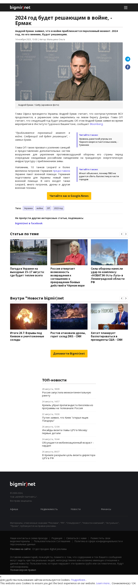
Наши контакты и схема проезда (28, 538)
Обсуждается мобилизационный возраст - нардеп (68, 444)
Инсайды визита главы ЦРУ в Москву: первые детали (65, 431)
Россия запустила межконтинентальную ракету (66, 394)
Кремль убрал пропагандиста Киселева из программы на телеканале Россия (67, 406)
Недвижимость (49, 509)
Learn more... (103, 583)
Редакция (56, 538)
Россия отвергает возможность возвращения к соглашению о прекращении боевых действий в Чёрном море (67, 277)
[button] (122, 234)
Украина (28, 208)
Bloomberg (96, 124)
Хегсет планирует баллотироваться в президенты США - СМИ (106, 336)
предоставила (61, 170)
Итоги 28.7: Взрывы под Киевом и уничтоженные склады (27, 336)
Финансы (106, 509)
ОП (48, 208)
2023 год (58, 208)
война (40, 208)
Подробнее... (79, 579)
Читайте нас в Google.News (69, 196)
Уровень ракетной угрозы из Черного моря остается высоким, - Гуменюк (98, 141)
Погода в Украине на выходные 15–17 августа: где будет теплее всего (27, 272)
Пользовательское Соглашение (52, 541)
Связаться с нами (76, 538)
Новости (76, 509)
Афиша (14, 509)
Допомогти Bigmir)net (69, 353)
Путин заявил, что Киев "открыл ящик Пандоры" (65, 419)
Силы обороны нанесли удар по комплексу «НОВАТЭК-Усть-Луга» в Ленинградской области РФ (108, 275)
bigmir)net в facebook (29, 223)
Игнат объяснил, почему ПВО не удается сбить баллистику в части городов (99, 176)
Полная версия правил (23, 569)
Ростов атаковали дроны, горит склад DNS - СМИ (68, 334)
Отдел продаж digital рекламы (49, 549)
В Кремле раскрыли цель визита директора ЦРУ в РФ (68, 456)
